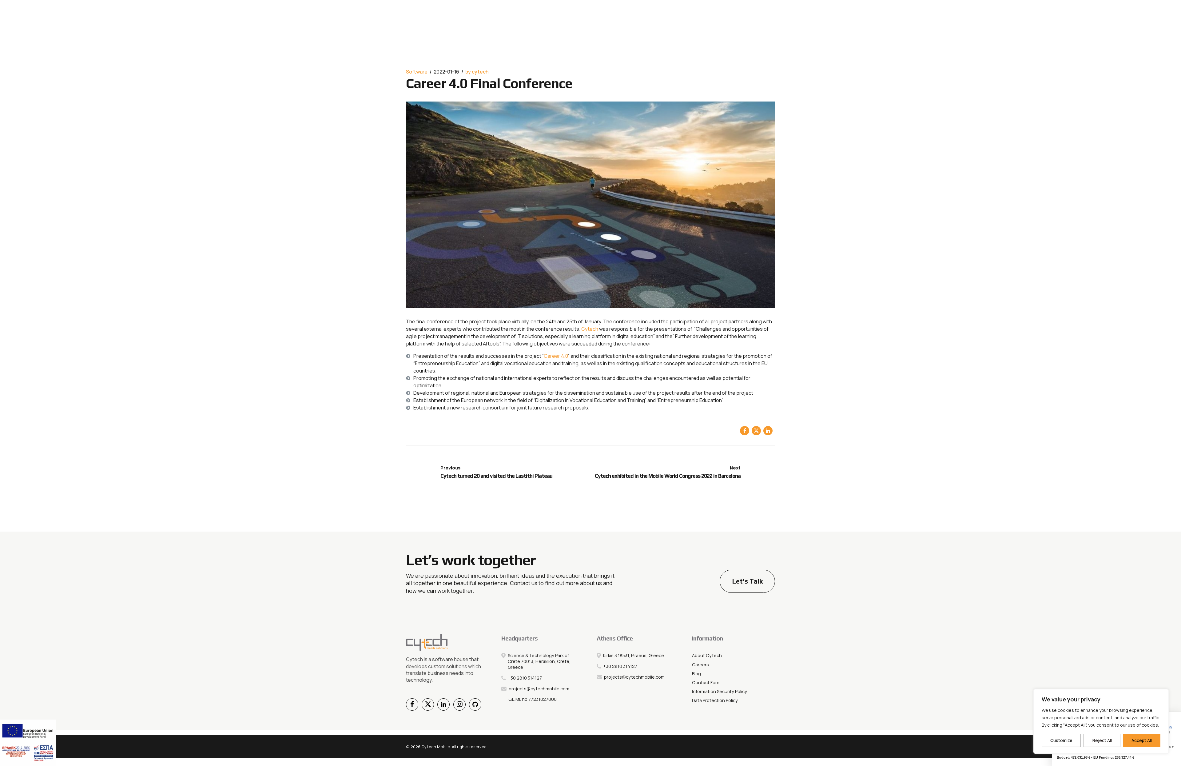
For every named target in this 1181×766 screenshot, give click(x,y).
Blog (696, 673)
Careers (700, 665)
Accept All (1141, 740)
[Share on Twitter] (756, 430)
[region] (1101, 721)
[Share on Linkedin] (768, 430)
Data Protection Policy (715, 700)
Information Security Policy (719, 691)
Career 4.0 (556, 356)
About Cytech (707, 655)
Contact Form (706, 682)
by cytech (476, 71)
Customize (1061, 740)
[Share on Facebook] (744, 430)
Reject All (1102, 740)
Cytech (589, 328)
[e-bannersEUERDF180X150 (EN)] (28, 743)
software (416, 71)
